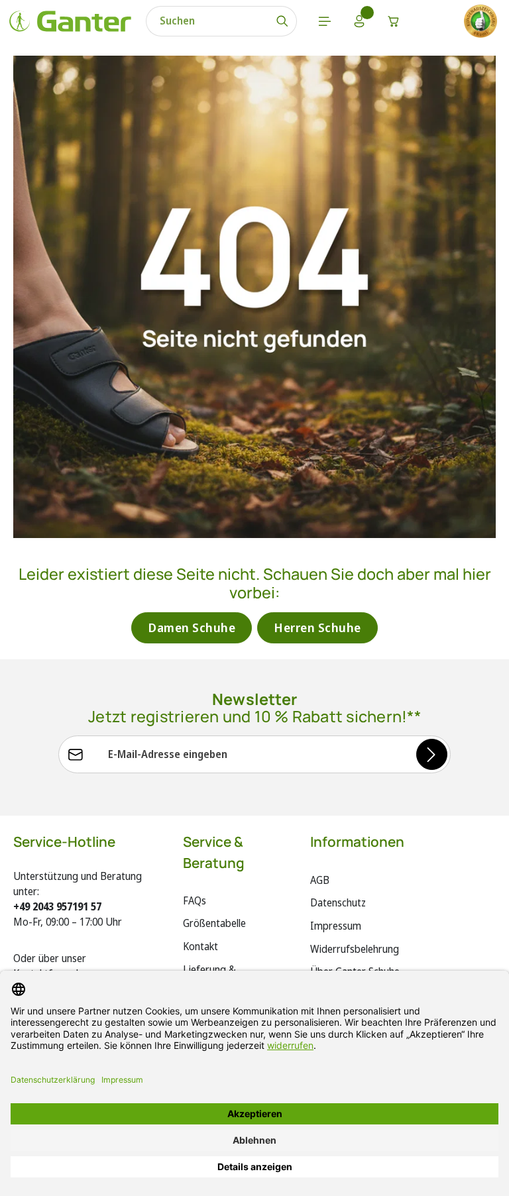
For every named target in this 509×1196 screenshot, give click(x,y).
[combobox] (207, 21)
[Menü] (325, 21)
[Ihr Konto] (359, 21)
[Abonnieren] (431, 754)
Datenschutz (338, 902)
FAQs (194, 900)
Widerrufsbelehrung (354, 948)
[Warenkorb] (394, 21)
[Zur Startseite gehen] (70, 21)
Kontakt (200, 946)
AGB (319, 880)
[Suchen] (282, 21)
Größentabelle (214, 923)
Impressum (335, 925)
